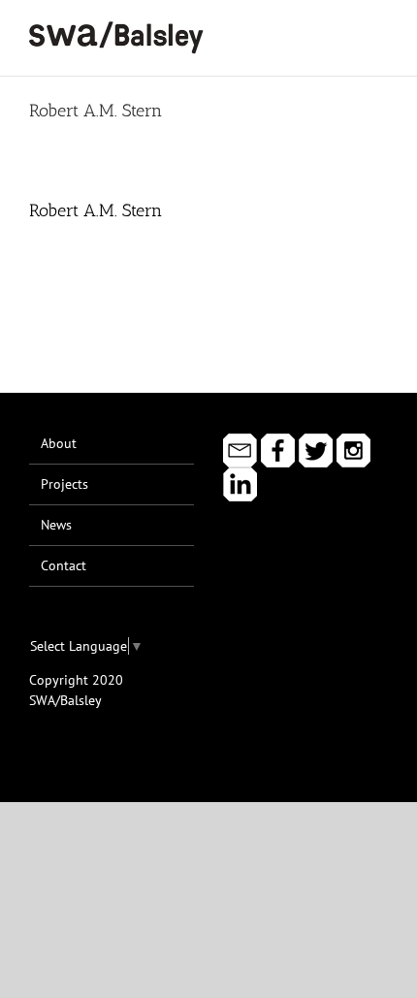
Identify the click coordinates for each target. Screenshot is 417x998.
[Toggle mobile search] (345, 29)
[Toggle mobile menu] (380, 29)
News (56, 524)
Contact (63, 565)
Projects (64, 484)
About (59, 443)
